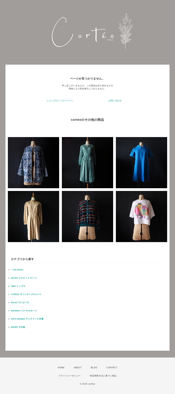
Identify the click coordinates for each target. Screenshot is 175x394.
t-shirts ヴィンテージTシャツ (26, 294)
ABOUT (78, 367)
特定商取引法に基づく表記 (103, 376)
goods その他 (18, 327)
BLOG (94, 367)
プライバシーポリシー (69, 376)
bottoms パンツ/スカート (24, 310)
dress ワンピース (20, 302)
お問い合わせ (115, 100)
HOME (61, 367)
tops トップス (18, 286)
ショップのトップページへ (59, 100)
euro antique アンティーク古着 (27, 319)
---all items (17, 270)
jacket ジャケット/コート (24, 278)
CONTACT (111, 367)
